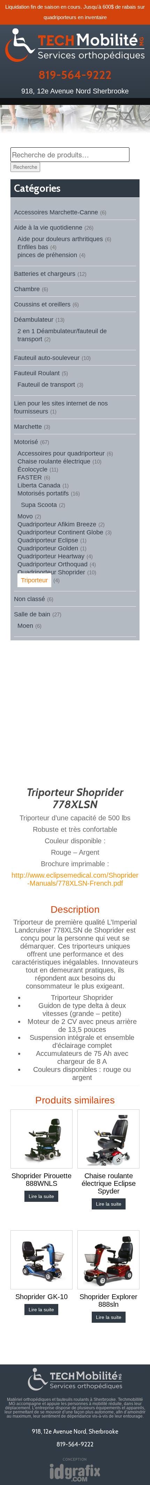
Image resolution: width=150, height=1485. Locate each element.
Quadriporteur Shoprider (51, 572)
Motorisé (26, 441)
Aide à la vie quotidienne (48, 227)
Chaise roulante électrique (53, 461)
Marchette (28, 426)
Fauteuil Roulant (37, 373)
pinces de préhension (47, 255)
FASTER (29, 477)
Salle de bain (32, 614)
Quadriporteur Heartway (50, 556)
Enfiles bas (32, 247)
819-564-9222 (75, 75)
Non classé (29, 599)
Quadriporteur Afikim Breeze (56, 524)
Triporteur (34, 580)
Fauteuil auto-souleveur (47, 357)
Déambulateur (33, 319)
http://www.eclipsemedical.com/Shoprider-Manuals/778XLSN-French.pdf (75, 879)
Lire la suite (41, 1196)
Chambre (27, 289)
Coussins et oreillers (42, 304)
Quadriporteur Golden (47, 548)
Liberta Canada (38, 485)
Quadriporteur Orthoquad (52, 564)
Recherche (25, 166)
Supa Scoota (39, 504)
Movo (25, 516)
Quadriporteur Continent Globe (60, 532)
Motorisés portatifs (43, 493)
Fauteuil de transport (46, 384)
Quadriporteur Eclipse (47, 540)
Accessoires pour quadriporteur (61, 453)
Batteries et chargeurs (44, 273)
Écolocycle (32, 469)
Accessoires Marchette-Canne (56, 212)
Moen (25, 625)
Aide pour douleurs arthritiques (60, 239)
